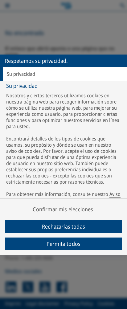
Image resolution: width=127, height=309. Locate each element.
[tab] (63, 74)
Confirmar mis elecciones (63, 209)
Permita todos (63, 243)
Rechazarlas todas (63, 226)
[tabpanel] (64, 144)
